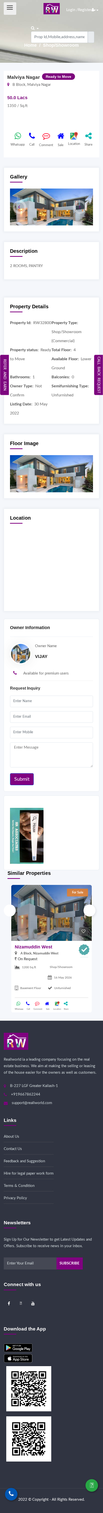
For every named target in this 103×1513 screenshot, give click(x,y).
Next (90, 910)
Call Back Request (98, 374)
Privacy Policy (15, 1198)
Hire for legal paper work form (29, 1173)
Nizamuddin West (33, 946)
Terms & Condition (19, 1186)
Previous (10, 910)
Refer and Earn (4, 375)
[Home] (52, 8)
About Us (11, 1136)
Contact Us (13, 1149)
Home (31, 45)
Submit (22, 779)
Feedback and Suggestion (24, 1161)
